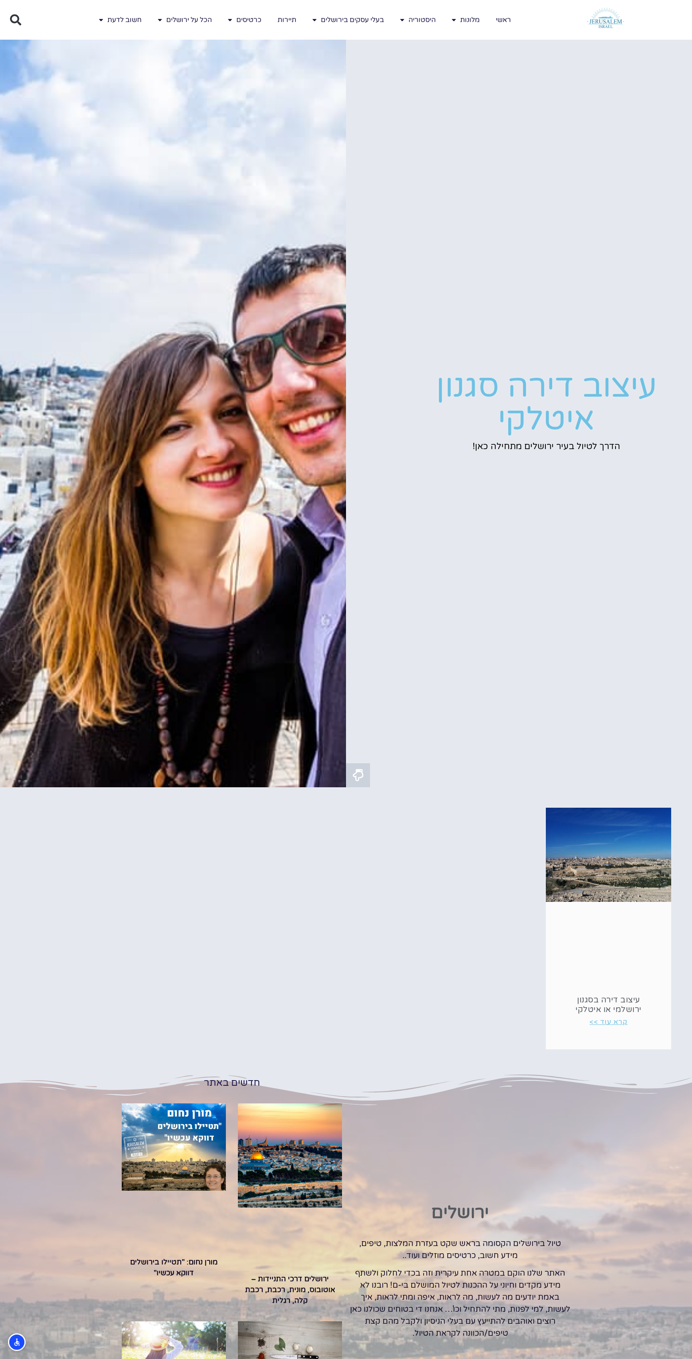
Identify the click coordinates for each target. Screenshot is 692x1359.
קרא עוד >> (608, 1022)
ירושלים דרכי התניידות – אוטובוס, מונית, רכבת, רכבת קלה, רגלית (290, 1289)
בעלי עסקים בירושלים (352, 20)
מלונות (470, 20)
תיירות (287, 20)
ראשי (503, 20)
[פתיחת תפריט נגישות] (17, 1342)
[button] (15, 20)
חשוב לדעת (124, 20)
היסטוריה (422, 20)
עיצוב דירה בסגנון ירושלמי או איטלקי (608, 1004)
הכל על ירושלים (189, 20)
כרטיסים (249, 20)
